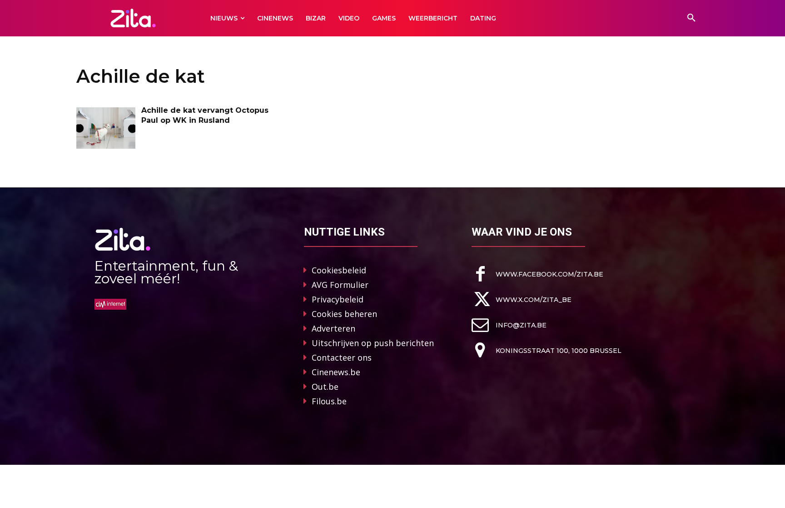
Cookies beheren (344, 313)
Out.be (325, 386)
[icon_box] (537, 274)
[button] (691, 18)
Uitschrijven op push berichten (373, 342)
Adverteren (333, 328)
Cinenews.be (336, 372)
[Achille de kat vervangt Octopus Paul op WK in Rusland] (105, 128)
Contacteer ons (342, 357)
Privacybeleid (337, 299)
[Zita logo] (133, 18)
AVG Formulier (340, 284)
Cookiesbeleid (339, 270)
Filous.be (329, 401)
